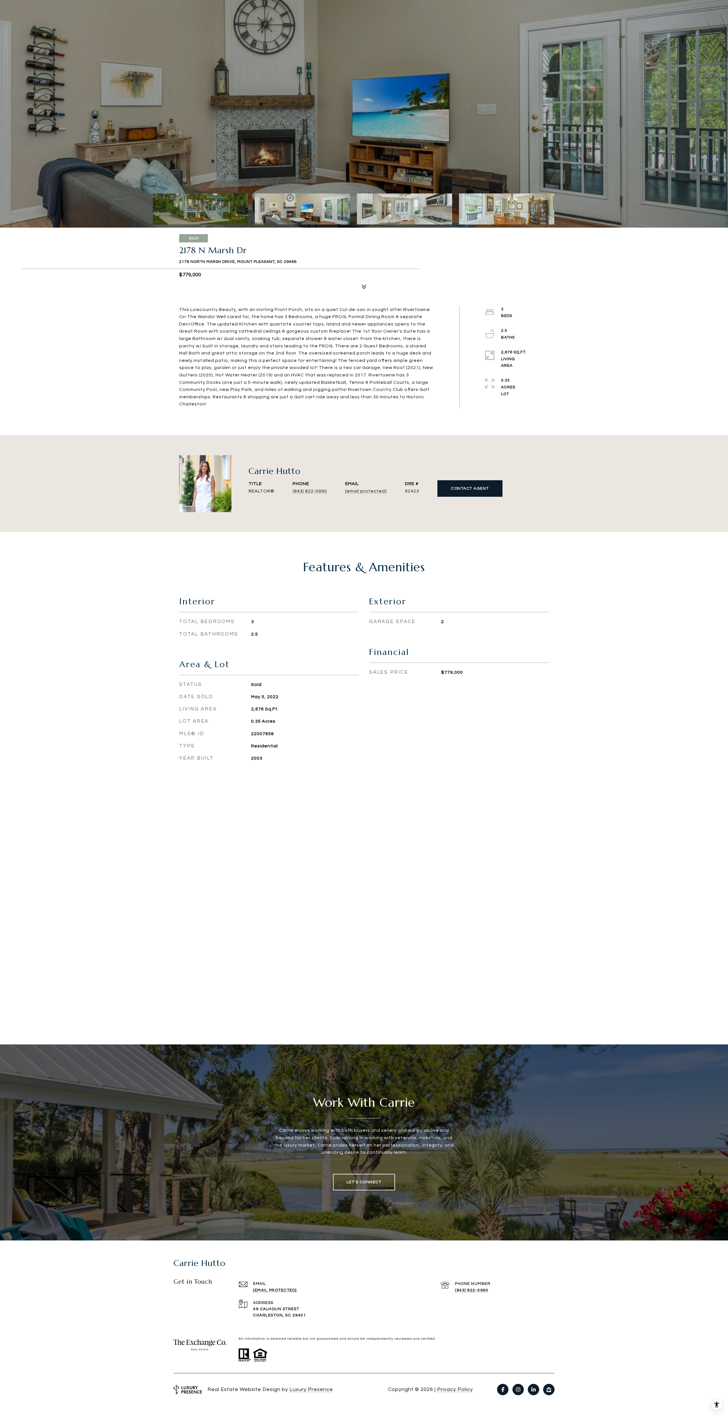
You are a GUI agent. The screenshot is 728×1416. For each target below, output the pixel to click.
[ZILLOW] (549, 1389)
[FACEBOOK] (502, 1389)
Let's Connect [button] (364, 1182)
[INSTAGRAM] (518, 1389)
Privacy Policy (455, 1389)
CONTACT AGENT (470, 488)
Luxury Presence (311, 1389)
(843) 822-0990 (310, 491)
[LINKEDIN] (533, 1389)
